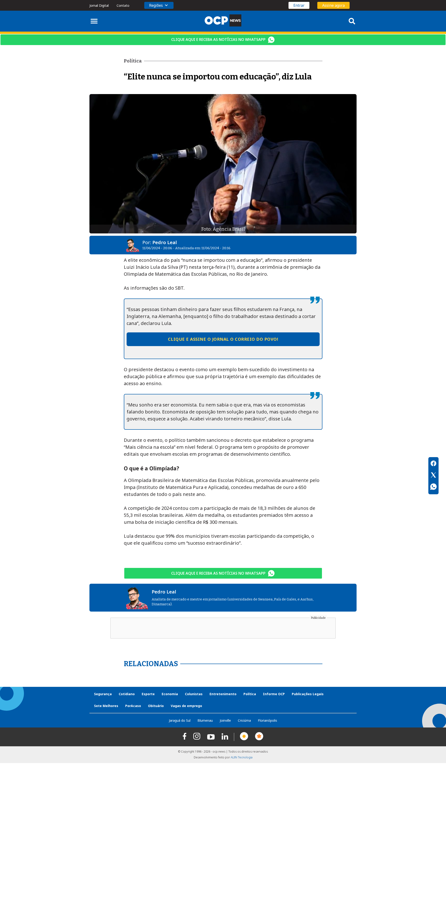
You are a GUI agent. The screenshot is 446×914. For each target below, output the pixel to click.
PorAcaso (133, 706)
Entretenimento (223, 694)
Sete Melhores (106, 706)
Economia (170, 694)
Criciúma (244, 720)
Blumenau (205, 720)
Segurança (103, 694)
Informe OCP (274, 694)
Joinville (225, 720)
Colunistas (194, 694)
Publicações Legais (308, 694)
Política (249, 694)
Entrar (299, 5)
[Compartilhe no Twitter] (433, 476)
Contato (123, 5)
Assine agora (333, 5)
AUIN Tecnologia (242, 757)
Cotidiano (127, 694)
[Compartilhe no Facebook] (433, 464)
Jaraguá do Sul (179, 720)
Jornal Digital (99, 5)
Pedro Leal (164, 242)
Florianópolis (267, 720)
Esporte (148, 694)
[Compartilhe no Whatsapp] (433, 487)
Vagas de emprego (186, 706)
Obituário (156, 706)
